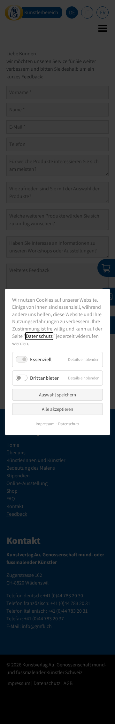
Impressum (45, 423)
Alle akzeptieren (57, 409)
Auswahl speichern (57, 395)
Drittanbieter (44, 378)
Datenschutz (39, 336)
